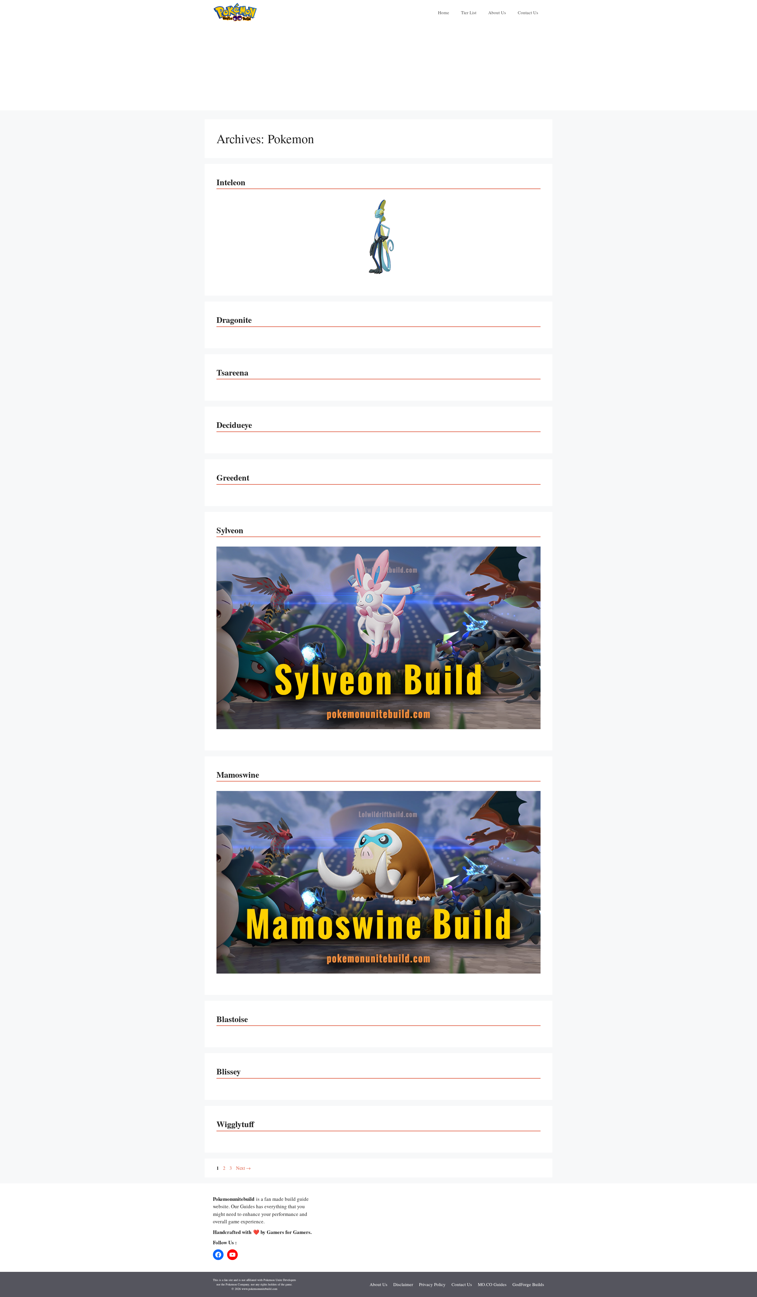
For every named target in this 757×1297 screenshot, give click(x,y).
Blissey (228, 1071)
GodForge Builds (528, 1284)
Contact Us (528, 12)
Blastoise (232, 1019)
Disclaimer (403, 1284)
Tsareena (232, 372)
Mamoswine (237, 774)
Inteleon (230, 182)
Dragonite (234, 320)
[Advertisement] (378, 69)
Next (243, 1168)
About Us (497, 12)
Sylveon (229, 530)
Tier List (468, 12)
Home (443, 12)
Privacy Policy (432, 1284)
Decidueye (234, 425)
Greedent (232, 477)
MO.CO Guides (492, 1284)
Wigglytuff (235, 1124)
